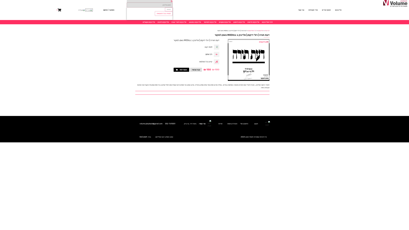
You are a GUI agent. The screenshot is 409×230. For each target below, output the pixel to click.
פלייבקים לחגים (163, 22)
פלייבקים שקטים (225, 22)
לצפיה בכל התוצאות (164, 13)
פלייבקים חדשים (253, 22)
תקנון (256, 124)
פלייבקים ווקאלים (149, 22)
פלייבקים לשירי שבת (178, 22)
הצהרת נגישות (232, 124)
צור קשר (301, 10)
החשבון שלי (244, 124)
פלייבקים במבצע (195, 22)
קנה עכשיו (196, 70)
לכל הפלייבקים (267, 22)
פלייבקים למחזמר (210, 22)
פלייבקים (338, 10)
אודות (220, 124)
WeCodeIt (143, 137)
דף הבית (267, 30)
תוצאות (169, 9)
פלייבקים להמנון (239, 22)
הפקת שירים (326, 10)
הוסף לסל (183, 70)
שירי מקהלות (313, 10)
